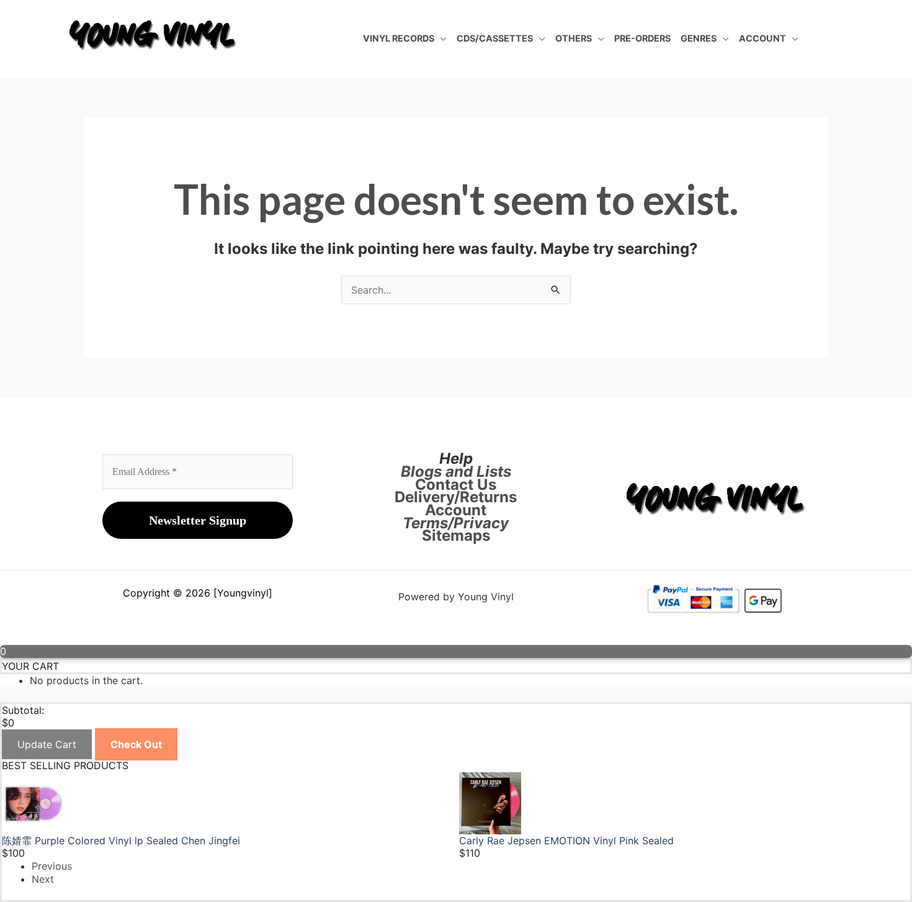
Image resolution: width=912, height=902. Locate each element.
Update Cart (46, 744)
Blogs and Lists (456, 471)
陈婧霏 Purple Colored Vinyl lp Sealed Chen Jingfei (121, 840)
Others (573, 38)
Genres (699, 38)
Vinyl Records (398, 38)
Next (43, 879)
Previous (52, 866)
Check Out (136, 744)
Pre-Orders (642, 38)
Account (762, 38)
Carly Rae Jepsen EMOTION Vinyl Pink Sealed (566, 840)
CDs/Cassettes (495, 38)
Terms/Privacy (456, 523)
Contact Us (455, 485)
